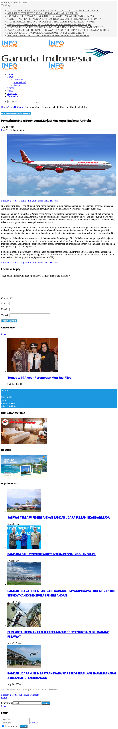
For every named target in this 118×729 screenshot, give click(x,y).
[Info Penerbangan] (47, 46)
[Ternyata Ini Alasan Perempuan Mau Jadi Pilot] (32, 371)
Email (5, 309)
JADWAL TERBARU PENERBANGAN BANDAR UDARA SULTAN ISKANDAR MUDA (58, 517)
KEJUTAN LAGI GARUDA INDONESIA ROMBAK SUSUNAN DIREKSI (46, 32)
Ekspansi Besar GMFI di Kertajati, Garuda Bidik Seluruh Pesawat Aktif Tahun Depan (49, 24)
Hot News (19, 107)
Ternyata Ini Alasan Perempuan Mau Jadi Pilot (39, 378)
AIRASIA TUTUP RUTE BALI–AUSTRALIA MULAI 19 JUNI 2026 (42, 13)
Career (10, 88)
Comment (7, 298)
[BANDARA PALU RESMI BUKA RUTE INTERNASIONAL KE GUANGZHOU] (24, 547)
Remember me (12, 726)
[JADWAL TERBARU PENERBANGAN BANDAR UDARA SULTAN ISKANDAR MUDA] (24, 511)
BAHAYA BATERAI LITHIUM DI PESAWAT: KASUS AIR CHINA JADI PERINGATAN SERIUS (58, 30)
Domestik (18, 79)
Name (5, 303)
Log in (23, 726)
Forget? (34, 722)
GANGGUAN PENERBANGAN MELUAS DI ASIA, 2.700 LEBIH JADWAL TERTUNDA (54, 19)
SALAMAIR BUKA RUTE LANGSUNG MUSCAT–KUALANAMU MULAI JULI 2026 (52, 10)
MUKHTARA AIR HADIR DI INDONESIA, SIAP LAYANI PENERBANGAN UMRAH (52, 21)
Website (5, 315)
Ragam (17, 85)
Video (10, 90)
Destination (12, 96)
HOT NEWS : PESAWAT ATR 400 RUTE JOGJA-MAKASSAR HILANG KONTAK (50, 16)
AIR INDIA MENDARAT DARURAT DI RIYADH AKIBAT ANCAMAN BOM (48, 35)
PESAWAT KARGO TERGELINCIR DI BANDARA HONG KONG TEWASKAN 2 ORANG (55, 27)
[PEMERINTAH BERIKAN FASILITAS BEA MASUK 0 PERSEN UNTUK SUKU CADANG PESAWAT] (24, 625)
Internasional (20, 82)
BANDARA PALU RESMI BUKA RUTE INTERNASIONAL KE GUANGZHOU (51, 554)
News (10, 76)
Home (10, 74)
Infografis (12, 93)
